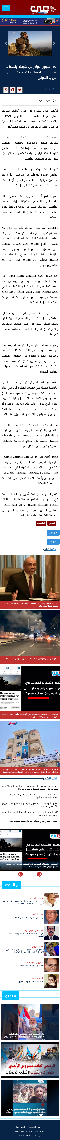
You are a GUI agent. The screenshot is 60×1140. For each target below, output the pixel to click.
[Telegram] (30, 1135)
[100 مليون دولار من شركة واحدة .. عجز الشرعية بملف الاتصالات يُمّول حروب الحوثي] (20, 90)
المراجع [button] (53, 541)
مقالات (11, 885)
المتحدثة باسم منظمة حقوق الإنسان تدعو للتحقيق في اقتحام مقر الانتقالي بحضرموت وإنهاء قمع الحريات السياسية (30, 865)
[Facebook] (39, 1135)
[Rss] (23, 1135)
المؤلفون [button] (53, 532)
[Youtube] (33, 1135)
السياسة (54, 89)
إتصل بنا (20, 1127)
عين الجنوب (34, 1127)
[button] (5, 43)
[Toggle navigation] (6, 8)
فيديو (10, 996)
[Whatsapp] (26, 1135)
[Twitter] (36, 1135)
